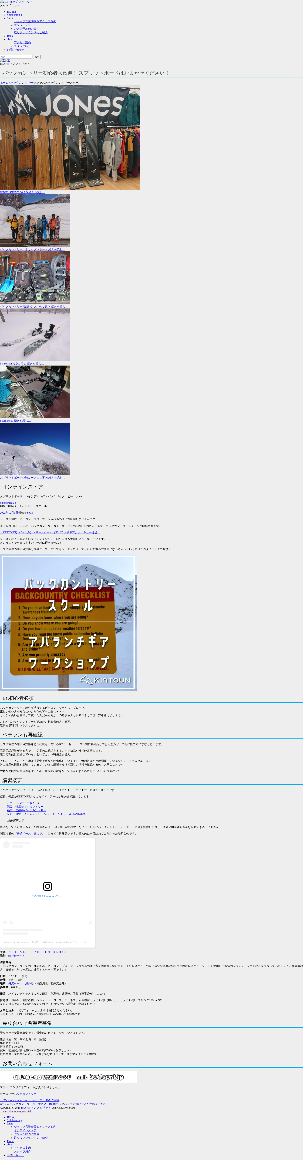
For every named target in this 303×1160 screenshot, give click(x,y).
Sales (10, 18)
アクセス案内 (22, 42)
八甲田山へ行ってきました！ (25, 802)
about (10, 39)
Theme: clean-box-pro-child (15, 1111)
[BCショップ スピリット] (16, 1)
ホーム (5, 82)
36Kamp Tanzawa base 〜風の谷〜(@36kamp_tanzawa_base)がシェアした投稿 (47, 942)
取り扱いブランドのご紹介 (31, 32)
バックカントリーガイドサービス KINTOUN (37, 952)
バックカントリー (22, 82)
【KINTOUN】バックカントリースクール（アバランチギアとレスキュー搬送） (50, 532)
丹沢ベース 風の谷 (29, 833)
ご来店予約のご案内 (26, 28)
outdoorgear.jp (8, 502)
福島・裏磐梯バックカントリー (26, 810)
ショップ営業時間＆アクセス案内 (35, 21)
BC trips (11, 11)
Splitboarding (14, 14)
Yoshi (30, 512)
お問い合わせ (15, 49)
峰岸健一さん (16, 955)
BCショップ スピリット (15, 63)
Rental (10, 35)
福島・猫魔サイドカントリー (25, 806)
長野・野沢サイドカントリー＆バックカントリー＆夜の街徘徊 (46, 814)
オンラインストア (25, 25)
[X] (5, 60)
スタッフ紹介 (22, 46)
